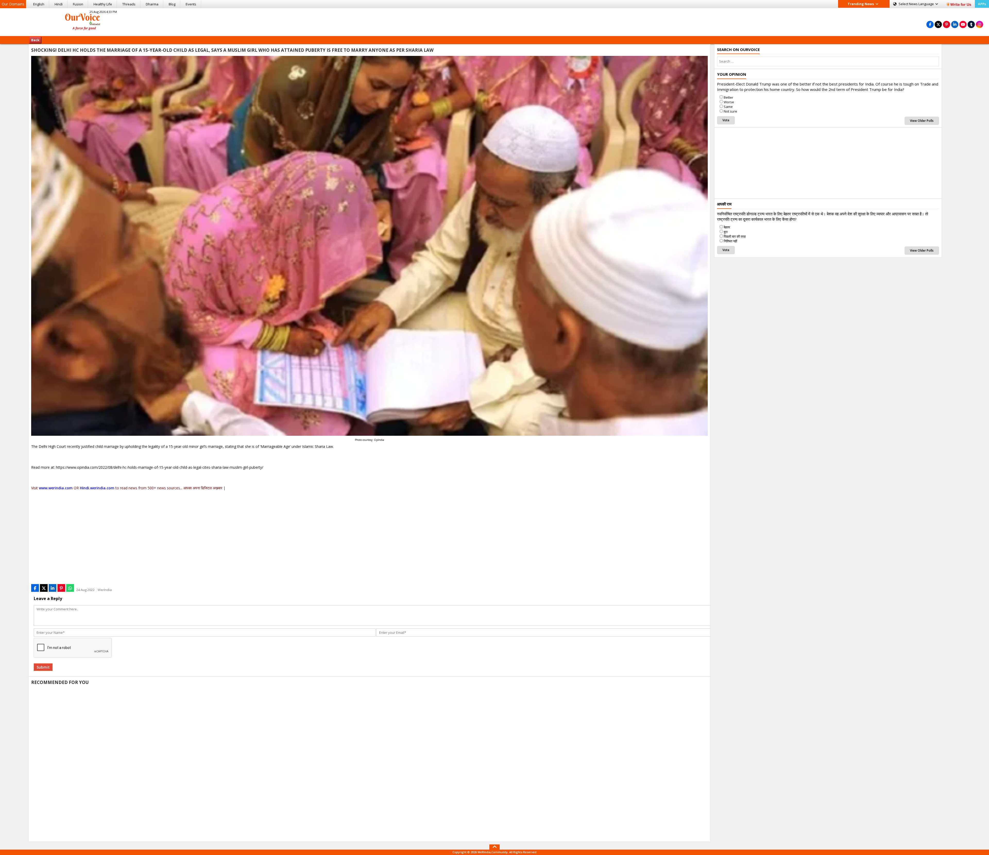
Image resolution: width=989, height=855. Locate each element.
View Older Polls (922, 120)
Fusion (78, 4)
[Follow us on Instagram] (979, 24)
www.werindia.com (56, 487)
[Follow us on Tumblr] (971, 24)
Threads (128, 4)
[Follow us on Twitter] (938, 24)
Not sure (730, 111)
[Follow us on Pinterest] (946, 24)
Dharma (152, 4)
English (38, 4)
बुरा (726, 231)
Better (728, 97)
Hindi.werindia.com (97, 487)
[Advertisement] (494, 21)
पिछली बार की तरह (735, 236)
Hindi (59, 4)
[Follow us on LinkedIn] (954, 24)
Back (35, 40)
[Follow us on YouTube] (963, 24)
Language (917, 4)
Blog (172, 4)
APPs (982, 4)
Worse (729, 102)
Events (191, 4)
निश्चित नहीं (730, 241)
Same (728, 106)
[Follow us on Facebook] (930, 24)
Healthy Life (102, 4)
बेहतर (727, 227)
